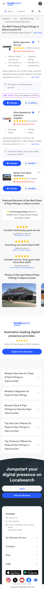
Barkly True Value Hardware (22, 250)
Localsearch (6, 19)
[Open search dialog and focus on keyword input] (4, 11)
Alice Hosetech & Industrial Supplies (22, 267)
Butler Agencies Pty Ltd (22, 235)
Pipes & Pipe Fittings (27, 19)
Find (15, 19)
